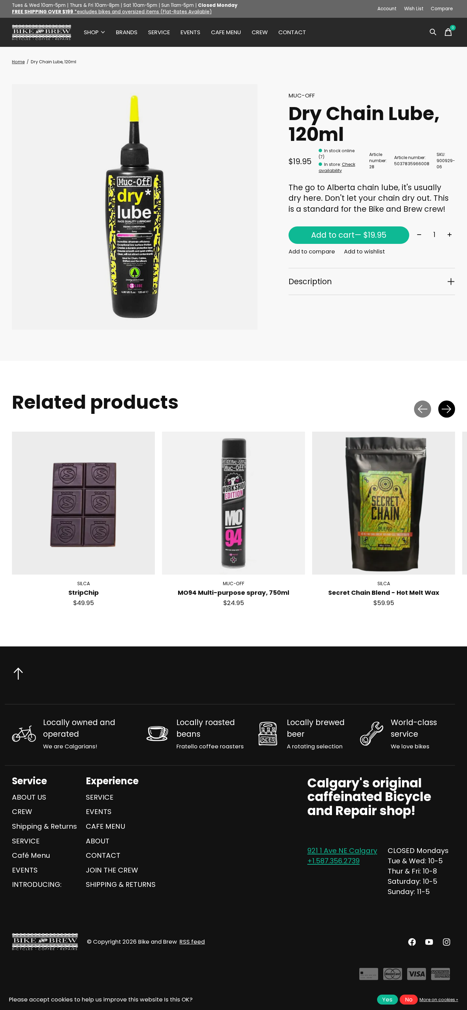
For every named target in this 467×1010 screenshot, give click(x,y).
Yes (387, 1000)
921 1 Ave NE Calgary (342, 850)
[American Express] (440, 976)
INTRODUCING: (37, 884)
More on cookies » (438, 999)
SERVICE (159, 32)
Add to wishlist (364, 251)
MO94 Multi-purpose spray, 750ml (233, 593)
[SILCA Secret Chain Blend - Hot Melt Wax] (383, 503)
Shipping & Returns (44, 826)
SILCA (83, 584)
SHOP (91, 32)
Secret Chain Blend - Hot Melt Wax (383, 593)
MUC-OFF (302, 96)
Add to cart (348, 234)
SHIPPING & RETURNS (121, 884)
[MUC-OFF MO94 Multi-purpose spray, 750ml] (233, 503)
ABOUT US (29, 797)
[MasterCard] (392, 976)
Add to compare (312, 251)
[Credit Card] (368, 976)
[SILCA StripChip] (83, 503)
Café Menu (31, 855)
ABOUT (97, 841)
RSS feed (192, 942)
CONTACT (292, 32)
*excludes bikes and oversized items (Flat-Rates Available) (112, 12)
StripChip (83, 593)
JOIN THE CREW (112, 870)
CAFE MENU (226, 32)
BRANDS (126, 32)
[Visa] (416, 976)
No (409, 1000)
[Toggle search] (433, 32)
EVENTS (190, 32)
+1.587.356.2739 (333, 861)
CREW (260, 32)
